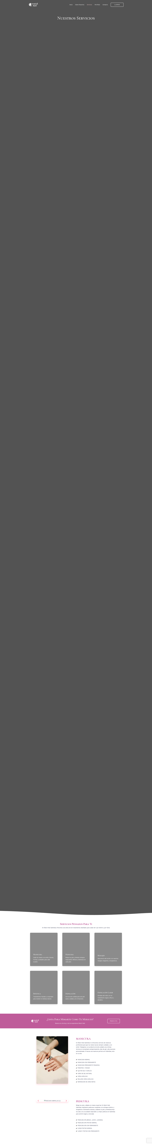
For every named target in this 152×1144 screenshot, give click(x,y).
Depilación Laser (105, 992)
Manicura (37, 954)
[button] (38, 1060)
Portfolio (97, 5)
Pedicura (69, 954)
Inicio (71, 5)
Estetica (37, 993)
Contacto (105, 5)
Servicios (89, 5)
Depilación (70, 993)
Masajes (101, 955)
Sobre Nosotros (79, 5)
